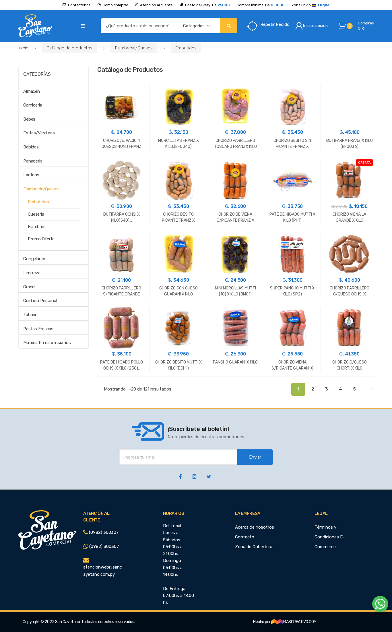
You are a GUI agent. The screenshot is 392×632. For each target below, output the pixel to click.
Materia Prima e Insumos (47, 342)
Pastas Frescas (38, 328)
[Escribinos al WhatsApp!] (380, 605)
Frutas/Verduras (39, 133)
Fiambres (37, 226)
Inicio (23, 48)
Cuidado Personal (40, 300)
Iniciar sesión (315, 25)
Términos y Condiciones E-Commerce (330, 537)
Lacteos (31, 174)
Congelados (34, 258)
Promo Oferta (41, 238)
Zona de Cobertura (253, 546)
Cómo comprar (115, 5)
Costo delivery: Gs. (207, 5)
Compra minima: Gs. (261, 5)
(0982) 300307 (103, 532)
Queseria (36, 214)
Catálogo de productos (69, 48)
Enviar (255, 457)
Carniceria (32, 105)
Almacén (31, 91)
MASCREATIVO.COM (300, 621)
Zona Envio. (310, 5)
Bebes (29, 119)
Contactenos (79, 5)
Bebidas (31, 147)
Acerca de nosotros (254, 527)
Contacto (244, 537)
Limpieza (31, 272)
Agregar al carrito (121, 400)
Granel (29, 286)
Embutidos (186, 48)
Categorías (37, 74)
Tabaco (30, 314)
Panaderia (32, 161)
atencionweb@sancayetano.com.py (102, 571)
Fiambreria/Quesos (134, 48)
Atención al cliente (156, 5)
